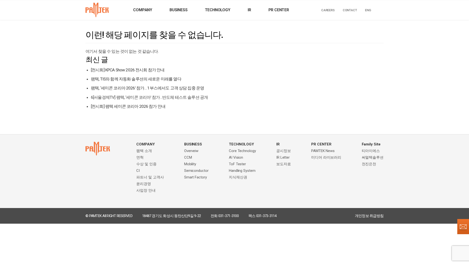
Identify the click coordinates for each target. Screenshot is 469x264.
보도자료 (283, 164)
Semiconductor (196, 170)
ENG (368, 10)
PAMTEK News (323, 151)
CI (138, 170)
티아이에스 (371, 151)
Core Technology (242, 151)
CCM (188, 157)
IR (249, 10)
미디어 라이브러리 (326, 157)
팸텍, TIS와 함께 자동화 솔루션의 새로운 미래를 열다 (136, 79)
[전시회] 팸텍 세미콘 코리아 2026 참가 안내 (128, 106)
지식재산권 (238, 177)
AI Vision (236, 157)
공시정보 (283, 151)
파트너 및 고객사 (150, 177)
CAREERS (328, 10)
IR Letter (283, 157)
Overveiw (191, 151)
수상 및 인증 (146, 164)
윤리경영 (143, 184)
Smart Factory (195, 177)
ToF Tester (237, 164)
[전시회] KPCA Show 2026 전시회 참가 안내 (128, 69)
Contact (350, 10)
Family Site (371, 144)
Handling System (242, 170)
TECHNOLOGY (217, 10)
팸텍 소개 (144, 151)
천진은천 (369, 164)
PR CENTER (278, 10)
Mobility (190, 164)
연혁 (140, 157)
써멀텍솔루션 (373, 157)
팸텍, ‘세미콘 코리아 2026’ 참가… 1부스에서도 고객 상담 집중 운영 (147, 88)
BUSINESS (178, 10)
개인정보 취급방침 (369, 216)
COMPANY (142, 10)
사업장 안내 (145, 190)
